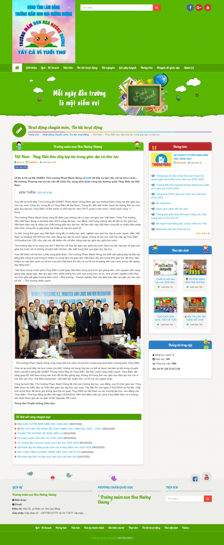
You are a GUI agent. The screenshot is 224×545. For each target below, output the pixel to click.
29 (171, 287)
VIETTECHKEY (125, 538)
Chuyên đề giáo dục (168, 67)
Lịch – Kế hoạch (50, 67)
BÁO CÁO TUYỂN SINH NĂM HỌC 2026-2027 (43, 424)
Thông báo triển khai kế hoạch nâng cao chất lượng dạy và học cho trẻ (178, 216)
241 (171, 324)
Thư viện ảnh (180, 250)
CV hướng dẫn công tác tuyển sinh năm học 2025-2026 (48, 442)
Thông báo (147, 67)
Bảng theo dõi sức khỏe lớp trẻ (173, 229)
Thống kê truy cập (180, 345)
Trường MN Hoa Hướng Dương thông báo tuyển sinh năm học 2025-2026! (180, 186)
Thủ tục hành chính (94, 527)
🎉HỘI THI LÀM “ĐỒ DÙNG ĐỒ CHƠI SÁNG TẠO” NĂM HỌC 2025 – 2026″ (59, 428)
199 (200, 324)
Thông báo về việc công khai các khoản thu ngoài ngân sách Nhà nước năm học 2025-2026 (177, 177)
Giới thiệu (31, 67)
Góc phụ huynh (127, 67)
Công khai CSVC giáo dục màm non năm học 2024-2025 (178, 196)
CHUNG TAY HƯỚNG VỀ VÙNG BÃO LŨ (40, 433)
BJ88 (88, 178)
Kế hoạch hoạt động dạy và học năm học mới (181, 223)
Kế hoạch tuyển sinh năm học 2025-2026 (40, 438)
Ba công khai (163, 203)
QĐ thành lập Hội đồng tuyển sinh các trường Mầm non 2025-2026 (54, 447)
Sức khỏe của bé (116, 527)
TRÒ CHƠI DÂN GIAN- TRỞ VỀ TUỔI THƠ (166, 319)
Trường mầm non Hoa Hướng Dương (78, 146)
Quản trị (189, 67)
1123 (54, 162)
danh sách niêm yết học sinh (172, 208)
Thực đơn (133, 527)
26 (201, 163)
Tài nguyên (108, 67)
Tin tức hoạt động (87, 67)
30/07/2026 (181, 163)
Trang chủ (33, 134)
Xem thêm (202, 233)
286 (200, 287)
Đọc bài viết (21, 167)
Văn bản (68, 67)
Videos (185, 527)
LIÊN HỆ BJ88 (44, 192)
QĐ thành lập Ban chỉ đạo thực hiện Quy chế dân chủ (46, 456)
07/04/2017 (33, 162)
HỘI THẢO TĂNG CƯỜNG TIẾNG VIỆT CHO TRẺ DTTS (48, 452)
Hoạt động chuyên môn (48, 127)
